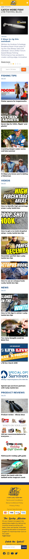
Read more (5, 62)
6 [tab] (20, 65)
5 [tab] (17, 65)
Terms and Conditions (14, 501)
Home (2, 6)
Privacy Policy (14, 507)
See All (3, 80)
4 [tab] (15, 65)
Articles (3, 36)
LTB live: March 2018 (9, 364)
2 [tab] (11, 65)
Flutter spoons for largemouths (14, 102)
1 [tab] (8, 65)
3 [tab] (13, 65)
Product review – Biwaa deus (13, 416)
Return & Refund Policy (14, 504)
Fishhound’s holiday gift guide (13, 457)
